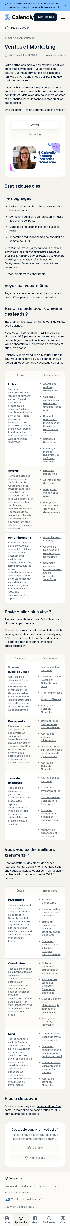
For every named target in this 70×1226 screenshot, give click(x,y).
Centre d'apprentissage (21, 38)
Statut (55, 1186)
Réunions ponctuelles (50, 472)
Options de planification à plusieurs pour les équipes (51, 551)
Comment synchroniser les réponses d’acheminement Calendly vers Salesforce (50, 796)
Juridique (43, 1186)
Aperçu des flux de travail (52, 481)
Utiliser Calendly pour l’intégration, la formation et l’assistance (51, 1005)
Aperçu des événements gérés (50, 493)
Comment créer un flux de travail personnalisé (51, 1037)
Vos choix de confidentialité (26, 1199)
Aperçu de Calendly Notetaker (47, 709)
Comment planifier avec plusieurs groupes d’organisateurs (51, 948)
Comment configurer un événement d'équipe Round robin (52, 403)
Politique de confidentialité (20, 1186)
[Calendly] (19, 17)
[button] (45, 17)
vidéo (28, 293)
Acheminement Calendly (52, 539)
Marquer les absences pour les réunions (50, 833)
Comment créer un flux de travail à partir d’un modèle (51, 1067)
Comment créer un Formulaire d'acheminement (50, 724)
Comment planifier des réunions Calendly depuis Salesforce (51, 928)
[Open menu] (63, 17)
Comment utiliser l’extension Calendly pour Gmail (51, 681)
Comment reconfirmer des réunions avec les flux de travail (52, 1051)
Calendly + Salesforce (49, 440)
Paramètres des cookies (18, 1192)
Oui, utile (38, 1147)
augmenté (30, 216)
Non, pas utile (38, 1158)
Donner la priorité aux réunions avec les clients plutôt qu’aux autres (51, 424)
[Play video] (35, 157)
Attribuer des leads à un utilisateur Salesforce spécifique (49, 986)
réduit (27, 227)
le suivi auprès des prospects (32, 1112)
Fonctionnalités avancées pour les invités (51, 912)
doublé (21, 206)
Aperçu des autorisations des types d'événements (51, 507)
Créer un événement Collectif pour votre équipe (50, 968)
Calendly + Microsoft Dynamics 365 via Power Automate (51, 455)
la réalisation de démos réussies (33, 1110)
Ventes (35, 124)
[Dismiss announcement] (65, 5)
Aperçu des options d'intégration (50, 387)
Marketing (35, 134)
